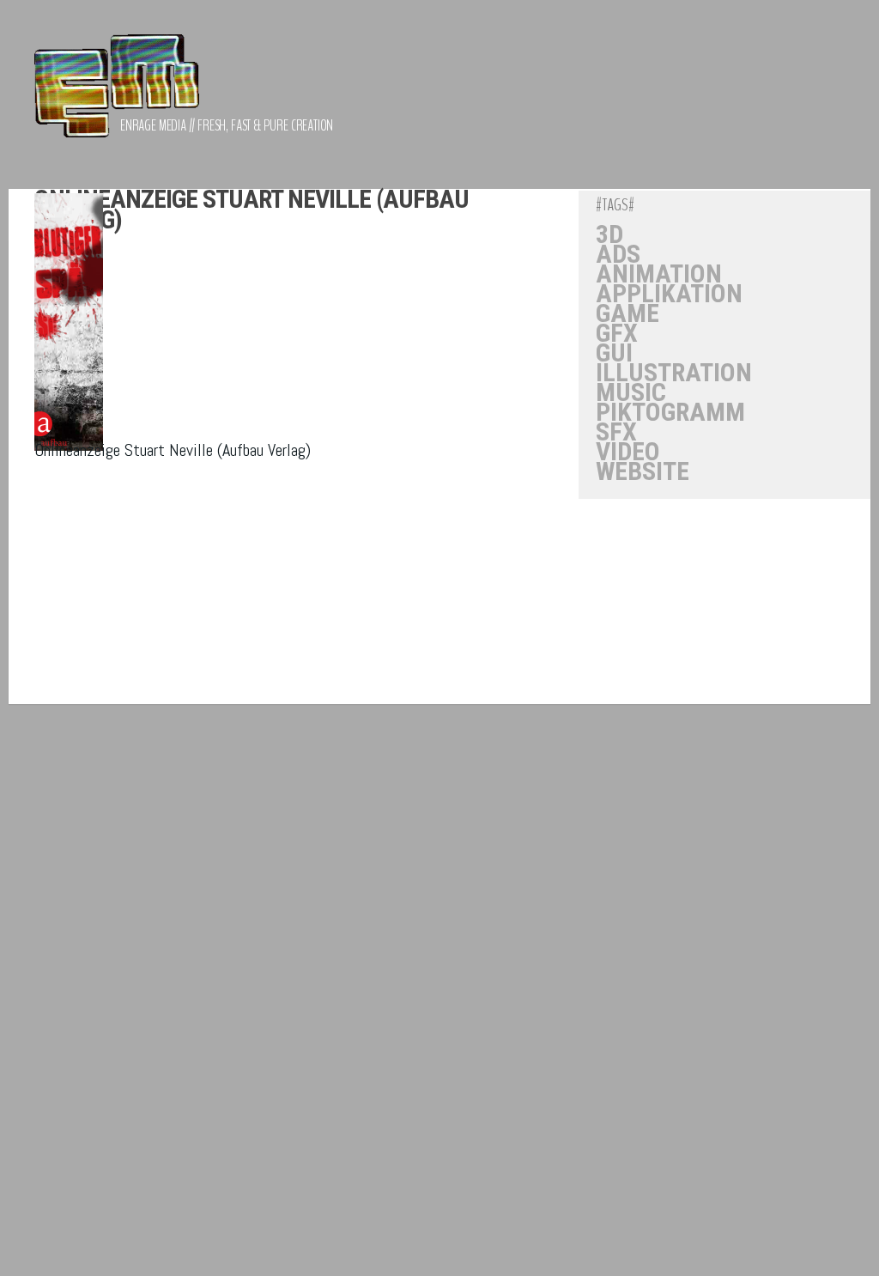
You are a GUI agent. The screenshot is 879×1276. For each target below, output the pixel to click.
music (631, 392)
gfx (617, 333)
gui (614, 353)
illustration (674, 372)
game (627, 313)
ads (618, 254)
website (642, 471)
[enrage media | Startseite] (116, 94)
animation (659, 274)
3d (609, 234)
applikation (669, 293)
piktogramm (670, 412)
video (628, 451)
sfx (616, 432)
